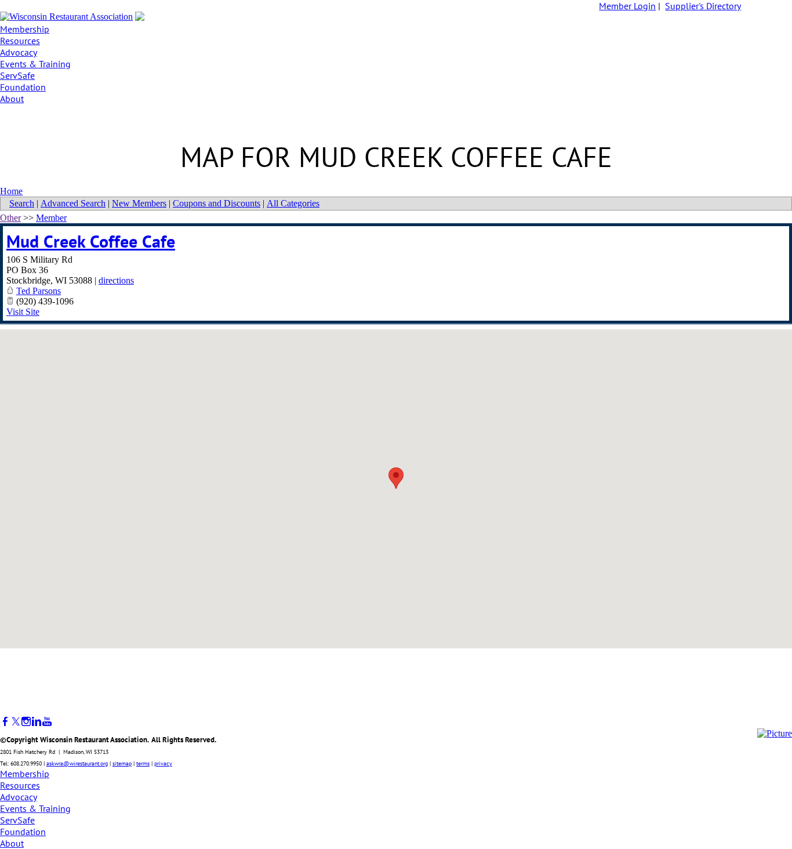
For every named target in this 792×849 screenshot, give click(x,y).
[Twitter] (15, 722)
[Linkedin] (36, 722)
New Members (139, 203)
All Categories (293, 203)
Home (11, 191)
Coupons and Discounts (216, 203)
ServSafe (17, 75)
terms (143, 763)
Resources (20, 40)
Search (21, 203)
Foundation (23, 87)
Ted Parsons (38, 291)
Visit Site (22, 312)
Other (10, 218)
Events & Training (35, 64)
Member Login (627, 6)
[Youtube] (47, 722)
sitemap (122, 763)
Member (51, 218)
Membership (24, 29)
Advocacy (18, 52)
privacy (163, 763)
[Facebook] (5, 722)
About (12, 98)
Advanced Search (73, 203)
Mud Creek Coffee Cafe (90, 241)
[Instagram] (26, 722)
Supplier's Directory (703, 6)
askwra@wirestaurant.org (77, 763)
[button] (396, 478)
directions (116, 280)
